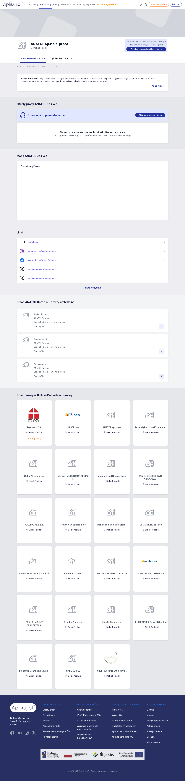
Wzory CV (117, 715)
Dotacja (151, 736)
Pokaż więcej (158, 86)
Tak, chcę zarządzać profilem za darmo (146, 49)
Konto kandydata (159, 4)
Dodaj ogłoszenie (108, 4)
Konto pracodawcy (87, 720)
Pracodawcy (45, 4)
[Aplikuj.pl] (23, 707)
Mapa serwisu (153, 742)
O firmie (150, 709)
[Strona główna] (13, 4)
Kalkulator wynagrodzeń (84, 4)
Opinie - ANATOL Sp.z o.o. (63, 58)
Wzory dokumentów (122, 720)
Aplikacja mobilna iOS (122, 736)
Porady (56, 4)
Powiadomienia (50, 736)
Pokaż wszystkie (92, 287)
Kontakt (151, 715)
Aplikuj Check (153, 726)
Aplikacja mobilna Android (124, 731)
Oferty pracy (32, 4)
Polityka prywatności (157, 720)
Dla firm (175, 4)
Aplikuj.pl (20, 66)
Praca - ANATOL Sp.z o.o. (32, 58)
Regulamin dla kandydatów (56, 731)
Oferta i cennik (84, 709)
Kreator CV (66, 4)
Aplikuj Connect (154, 731)
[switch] (150, 115)
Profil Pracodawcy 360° (89, 715)
